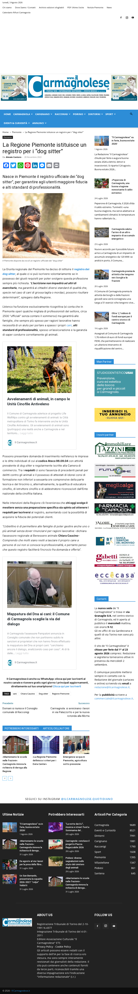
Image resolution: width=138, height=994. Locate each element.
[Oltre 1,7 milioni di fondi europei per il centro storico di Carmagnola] (102, 317)
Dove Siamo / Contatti (25, 7)
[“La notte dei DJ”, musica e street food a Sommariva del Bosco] (56, 827)
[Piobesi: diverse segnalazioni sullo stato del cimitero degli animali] (56, 861)
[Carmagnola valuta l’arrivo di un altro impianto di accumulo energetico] (102, 232)
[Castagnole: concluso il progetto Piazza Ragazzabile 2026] (56, 844)
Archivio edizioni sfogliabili (51, 7)
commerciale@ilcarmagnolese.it (114, 698)
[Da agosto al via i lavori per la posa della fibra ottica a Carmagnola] (10, 864)
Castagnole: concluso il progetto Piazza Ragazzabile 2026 (77, 844)
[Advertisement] (69, 47)
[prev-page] (5, 778)
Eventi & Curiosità (15, 123)
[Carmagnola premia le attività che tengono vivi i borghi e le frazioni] (102, 274)
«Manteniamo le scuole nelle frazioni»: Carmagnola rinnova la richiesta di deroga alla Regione (15, 764)
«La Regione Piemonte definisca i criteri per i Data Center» (44, 760)
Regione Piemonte (60, 693)
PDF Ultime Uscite (75, 7)
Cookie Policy (63, 946)
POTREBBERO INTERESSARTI (22, 728)
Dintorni (94, 114)
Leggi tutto (26, 433)
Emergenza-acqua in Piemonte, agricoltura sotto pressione (75, 760)
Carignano (42, 114)
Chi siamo (7, 7)
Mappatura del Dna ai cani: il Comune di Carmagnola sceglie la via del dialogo (38, 619)
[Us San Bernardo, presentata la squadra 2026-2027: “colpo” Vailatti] (10, 879)
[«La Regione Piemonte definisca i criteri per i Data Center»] (46, 745)
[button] (131, 114)
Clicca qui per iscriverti (67, 686)
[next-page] (10, 778)
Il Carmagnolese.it (21, 990)
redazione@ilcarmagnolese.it (112, 687)
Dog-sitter (43, 693)
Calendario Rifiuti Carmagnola (16, 12)
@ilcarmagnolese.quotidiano (87, 799)
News (109, 7)
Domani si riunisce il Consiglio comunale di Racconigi (20, 710)
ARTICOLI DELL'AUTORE (56, 728)
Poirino (78, 114)
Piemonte (17, 132)
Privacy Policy (45, 946)
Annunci (38, 123)
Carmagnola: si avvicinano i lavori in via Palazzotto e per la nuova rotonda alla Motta (69, 712)
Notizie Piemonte (95, 7)
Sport (109, 114)
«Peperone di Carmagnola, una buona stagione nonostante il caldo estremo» (122, 186)
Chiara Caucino (28, 693)
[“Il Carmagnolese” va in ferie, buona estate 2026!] (102, 141)
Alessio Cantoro (13, 157)
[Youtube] (132, 17)
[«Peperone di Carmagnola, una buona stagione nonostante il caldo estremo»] (102, 183)
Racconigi (61, 114)
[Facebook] (121, 17)
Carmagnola (21, 114)
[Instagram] (127, 17)
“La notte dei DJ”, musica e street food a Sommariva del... (77, 827)
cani (69, 325)
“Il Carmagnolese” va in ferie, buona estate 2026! (123, 140)
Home (7, 114)
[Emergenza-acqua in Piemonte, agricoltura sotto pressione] (76, 745)
